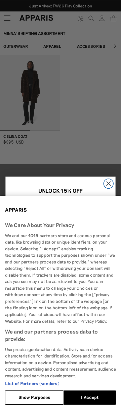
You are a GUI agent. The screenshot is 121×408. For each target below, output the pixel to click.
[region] (60, 302)
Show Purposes (34, 397)
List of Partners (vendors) (32, 383)
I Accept (89, 397)
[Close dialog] (108, 183)
